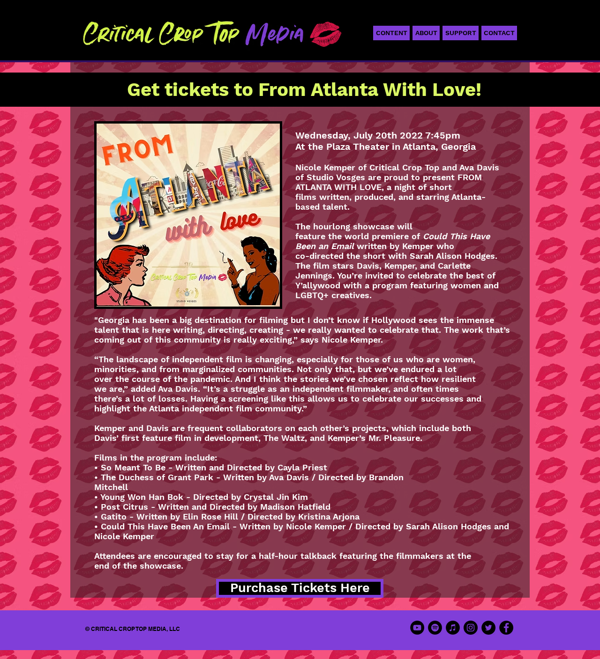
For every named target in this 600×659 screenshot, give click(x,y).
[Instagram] (471, 628)
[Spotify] (435, 628)
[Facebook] (506, 628)
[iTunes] (453, 628)
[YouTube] (417, 628)
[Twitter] (488, 628)
